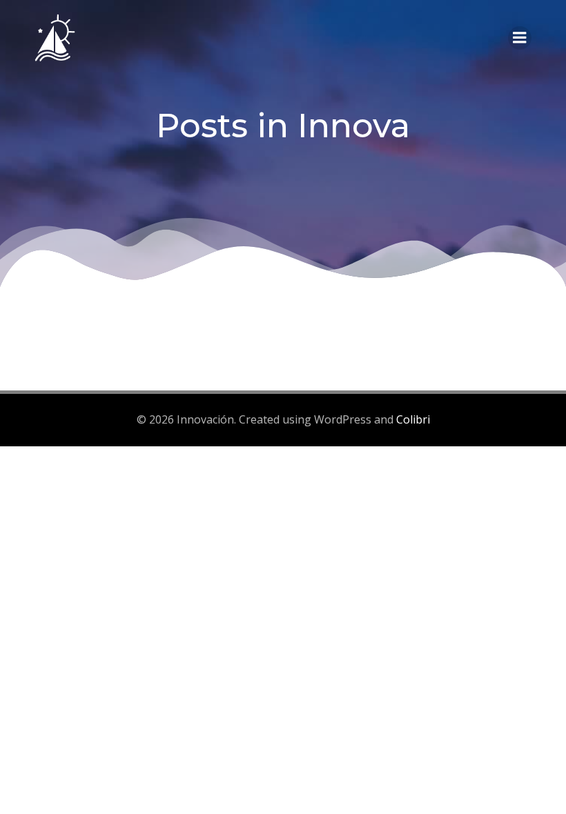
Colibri (413, 419)
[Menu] (519, 38)
